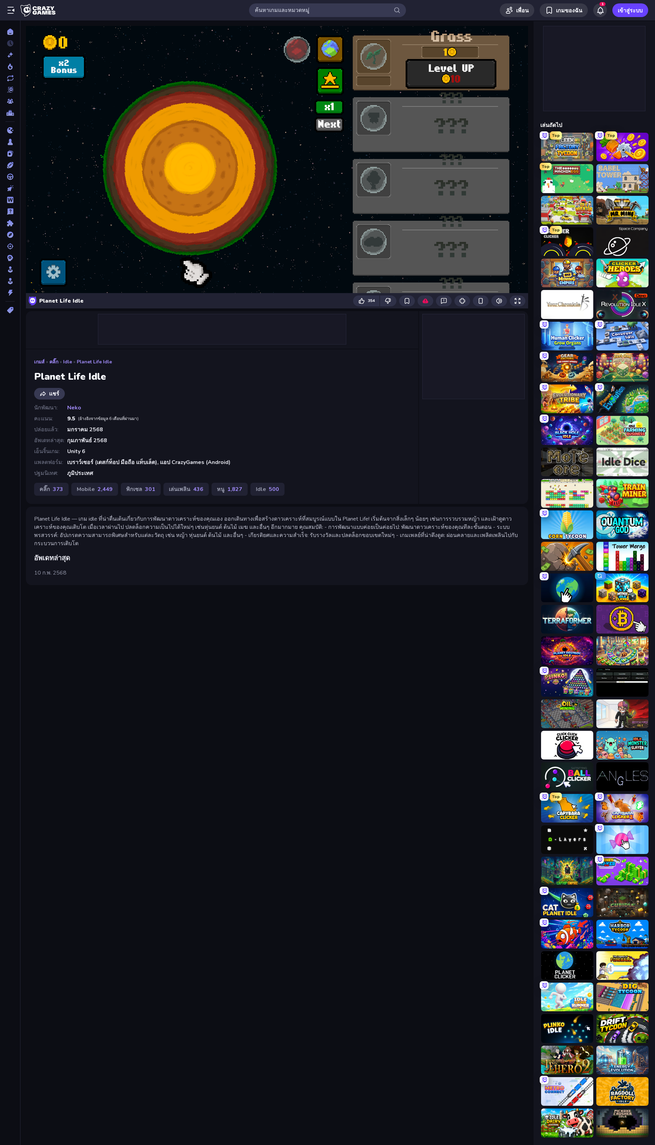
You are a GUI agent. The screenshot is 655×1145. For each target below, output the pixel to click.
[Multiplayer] (10, 101)
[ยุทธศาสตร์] (10, 258)
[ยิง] (10, 246)
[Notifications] (600, 10)
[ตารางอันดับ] (10, 113)
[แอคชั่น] (10, 293)
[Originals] (10, 90)
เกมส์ (39, 362)
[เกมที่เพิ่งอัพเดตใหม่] (10, 78)
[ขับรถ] (10, 177)
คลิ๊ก (53, 362)
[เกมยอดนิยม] (10, 66)
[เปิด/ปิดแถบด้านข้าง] (11, 10)
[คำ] (10, 200)
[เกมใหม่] (10, 55)
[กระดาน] (10, 142)
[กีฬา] (10, 165)
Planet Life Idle (94, 362)
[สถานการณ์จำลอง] (10, 269)
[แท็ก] (10, 310)
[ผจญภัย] (10, 235)
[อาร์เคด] (10, 281)
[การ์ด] (10, 153)
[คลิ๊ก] (10, 188)
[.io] (10, 130)
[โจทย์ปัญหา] (10, 211)
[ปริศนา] (10, 223)
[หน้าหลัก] (10, 32)
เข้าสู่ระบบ (630, 10)
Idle (67, 362)
